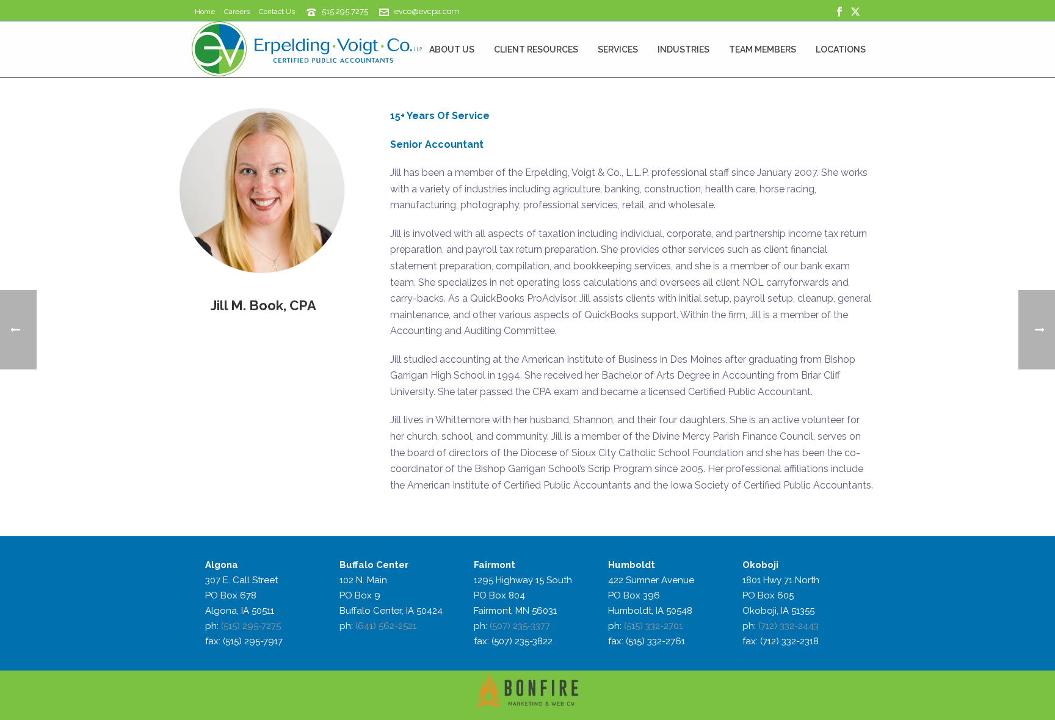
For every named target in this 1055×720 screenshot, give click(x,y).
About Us (451, 49)
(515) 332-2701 (653, 625)
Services (618, 49)
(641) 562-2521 (385, 625)
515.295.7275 (345, 11)
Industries (683, 49)
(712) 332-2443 (788, 625)
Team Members (762, 49)
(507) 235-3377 (520, 625)
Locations (841, 49)
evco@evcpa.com (426, 11)
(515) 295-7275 (251, 625)
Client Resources (536, 49)
